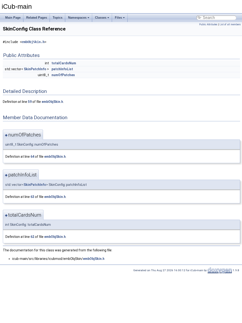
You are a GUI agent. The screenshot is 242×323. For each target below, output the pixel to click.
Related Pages (36, 17)
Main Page (13, 17)
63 (32, 197)
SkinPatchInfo (35, 69)
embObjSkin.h (33, 42)
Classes (100, 17)
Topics (57, 17)
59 (30, 102)
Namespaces (77, 17)
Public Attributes (208, 24)
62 (32, 237)
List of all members (230, 24)
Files (118, 17)
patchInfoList (62, 69)
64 (32, 156)
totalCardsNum (64, 63)
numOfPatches (63, 75)
